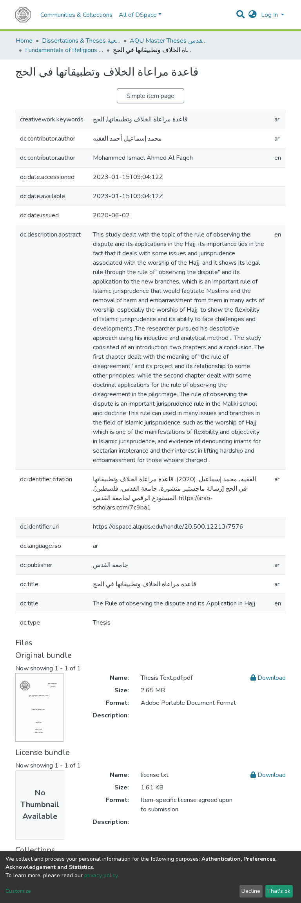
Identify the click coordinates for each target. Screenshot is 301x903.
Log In (270, 15)
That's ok (278, 891)
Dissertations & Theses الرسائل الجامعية (81, 40)
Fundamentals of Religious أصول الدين (64, 50)
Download (271, 678)
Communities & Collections (76, 15)
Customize (18, 891)
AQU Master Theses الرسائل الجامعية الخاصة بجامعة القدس (169, 40)
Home (24, 40)
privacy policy (101, 875)
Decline (250, 891)
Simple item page (150, 96)
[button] (252, 15)
